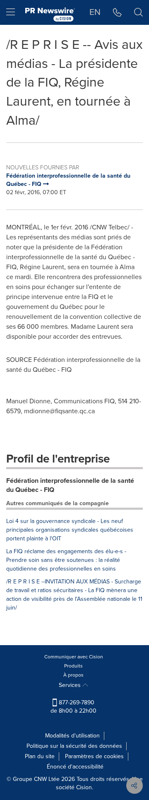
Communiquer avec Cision (73, 656)
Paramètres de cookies (94, 756)
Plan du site (40, 756)
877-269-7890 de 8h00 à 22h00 (73, 706)
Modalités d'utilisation (72, 735)
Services (70, 685)
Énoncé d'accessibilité (75, 766)
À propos (73, 675)
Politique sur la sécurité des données (74, 746)
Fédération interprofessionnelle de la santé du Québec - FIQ (70, 485)
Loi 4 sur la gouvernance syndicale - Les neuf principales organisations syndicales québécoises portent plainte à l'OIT (69, 530)
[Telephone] (117, 12)
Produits (73, 666)
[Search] (138, 12)
